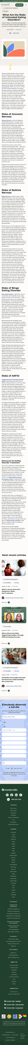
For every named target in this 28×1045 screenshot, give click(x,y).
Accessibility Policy (9, 1032)
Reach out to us (14, 991)
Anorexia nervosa (6, 120)
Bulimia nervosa (6, 196)
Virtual (13, 897)
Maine (13, 850)
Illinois (13, 848)
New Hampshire (13, 864)
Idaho (13, 846)
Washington (13, 894)
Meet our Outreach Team (13, 957)
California (13, 836)
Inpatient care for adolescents (13, 918)
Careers (14, 983)
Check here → (22, 1)
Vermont (13, 890)
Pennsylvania (13, 876)
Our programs (13, 812)
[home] (5, 5)
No (4, 726)
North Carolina (13, 871)
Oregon (13, 873)
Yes (5, 722)
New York (13, 869)
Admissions (13, 815)
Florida (13, 841)
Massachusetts (13, 855)
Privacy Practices (10, 1037)
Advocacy (14, 972)
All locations (13, 832)
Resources (13, 946)
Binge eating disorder (7, 294)
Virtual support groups (13, 929)
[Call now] (19, 5)
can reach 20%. (6, 87)
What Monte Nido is (14, 965)
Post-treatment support (13, 939)
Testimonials (14, 974)
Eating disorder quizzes (13, 824)
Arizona (13, 834)
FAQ (13, 819)
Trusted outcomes (14, 967)
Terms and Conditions (10, 1040)
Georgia (13, 843)
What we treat (13, 808)
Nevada (13, 862)
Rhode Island (13, 878)
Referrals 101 (13, 952)
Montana (13, 860)
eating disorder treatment (13, 520)
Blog (14, 979)
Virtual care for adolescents (13, 911)
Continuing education (13, 955)
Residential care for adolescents (13, 915)
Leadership (13, 970)
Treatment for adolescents (13, 909)
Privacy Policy (15, 1034)
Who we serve (13, 810)
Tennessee (13, 883)
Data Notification (6, 1034)
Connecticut (13, 839)
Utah (13, 887)
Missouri (13, 857)
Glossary (14, 981)
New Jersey (13, 867)
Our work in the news (14, 976)
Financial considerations (13, 817)
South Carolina (13, 880)
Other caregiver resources (13, 931)
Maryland (13, 853)
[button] (25, 5)
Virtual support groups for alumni (13, 941)
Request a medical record (13, 943)
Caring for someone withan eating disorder (13, 926)
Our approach (13, 822)
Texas (13, 885)
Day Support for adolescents (13, 913)
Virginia (13, 892)
